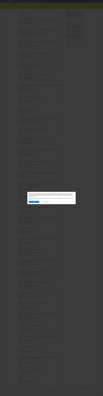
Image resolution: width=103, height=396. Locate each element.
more (34, 196)
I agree (34, 201)
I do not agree (45, 201)
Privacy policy (55, 195)
